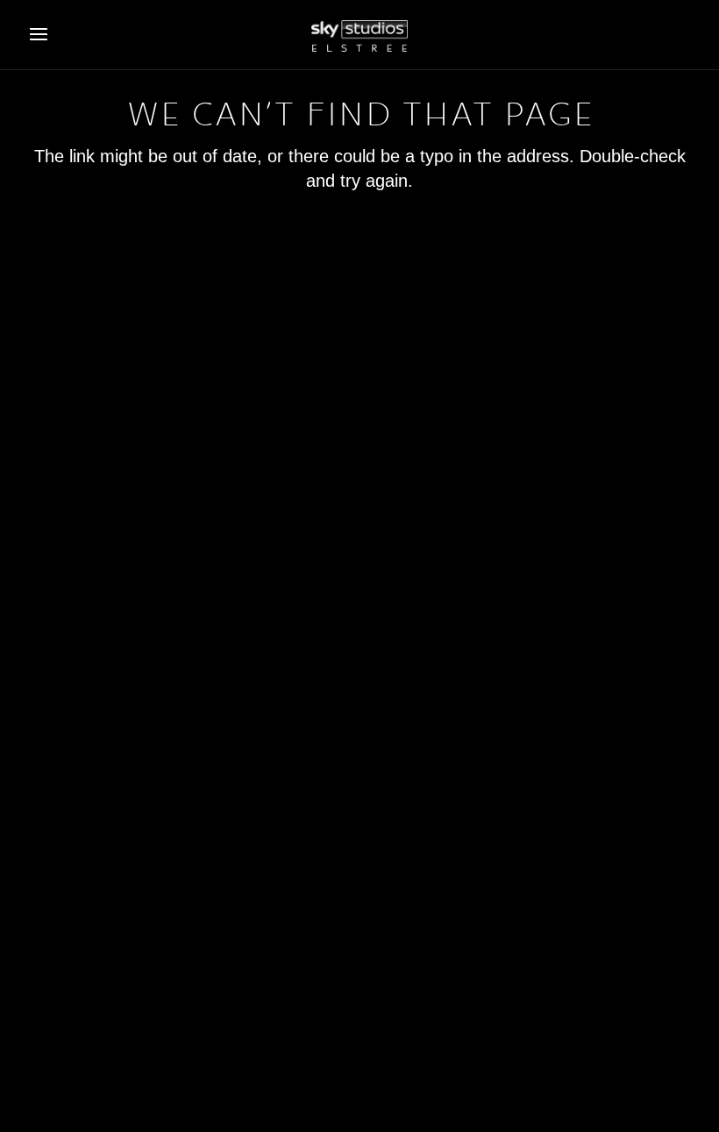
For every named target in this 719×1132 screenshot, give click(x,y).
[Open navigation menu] (39, 34)
